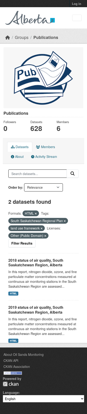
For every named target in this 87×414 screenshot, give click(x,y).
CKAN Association (16, 366)
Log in (76, 3)
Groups (22, 37)
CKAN (11, 384)
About (19, 156)
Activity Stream (45, 156)
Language (11, 392)
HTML (13, 293)
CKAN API (10, 360)
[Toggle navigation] (77, 18)
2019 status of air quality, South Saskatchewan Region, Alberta (35, 310)
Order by (15, 187)
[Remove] (36, 213)
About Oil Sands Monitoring (23, 354)
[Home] (7, 37)
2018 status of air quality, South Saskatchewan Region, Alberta (35, 263)
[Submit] (73, 173)
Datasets (22, 146)
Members (47, 146)
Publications (45, 37)
